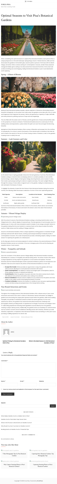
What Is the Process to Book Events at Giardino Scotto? (16, 422)
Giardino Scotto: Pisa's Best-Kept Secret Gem (14, 419)
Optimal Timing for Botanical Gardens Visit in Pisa (14, 342)
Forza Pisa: (6, 4)
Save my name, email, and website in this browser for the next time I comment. (26, 389)
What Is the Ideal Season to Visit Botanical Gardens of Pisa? (41, 342)
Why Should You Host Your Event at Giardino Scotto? (15, 426)
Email (22, 381)
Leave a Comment (15, 317)
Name (3, 381)
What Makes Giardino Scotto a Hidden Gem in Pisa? (15, 416)
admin (12, 332)
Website (41, 381)
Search (3, 403)
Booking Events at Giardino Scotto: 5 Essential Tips (15, 429)
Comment (4, 361)
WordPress (40, 481)
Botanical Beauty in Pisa (27, 317)
